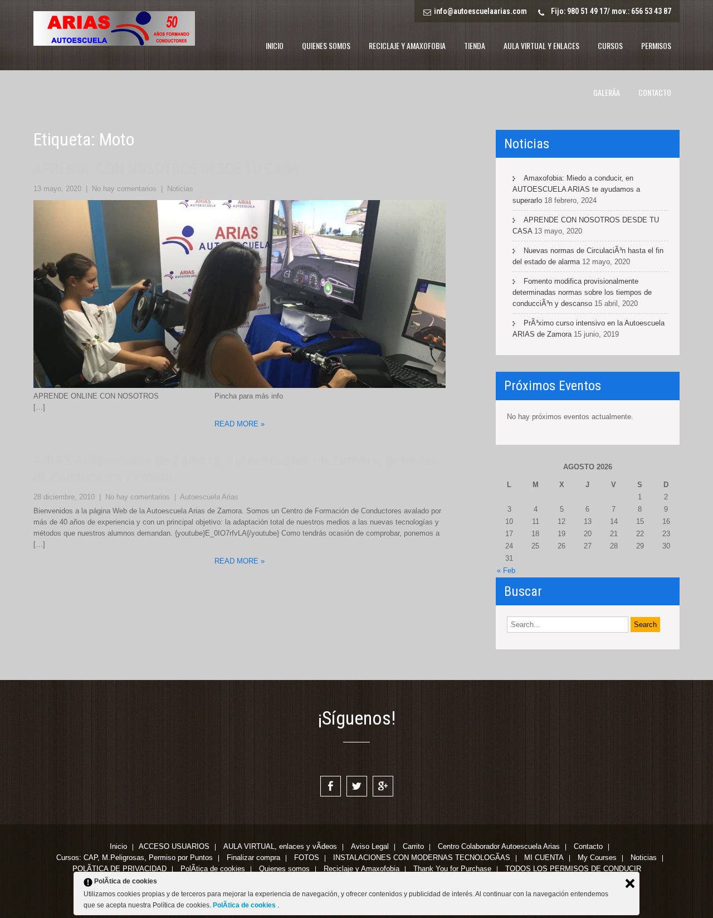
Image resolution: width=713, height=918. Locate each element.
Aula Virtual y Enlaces (541, 45)
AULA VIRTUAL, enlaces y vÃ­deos (280, 847)
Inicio (118, 847)
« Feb (506, 570)
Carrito (413, 847)
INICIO (275, 45)
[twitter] (356, 786)
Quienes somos (326, 45)
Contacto (654, 92)
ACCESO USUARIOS (174, 847)
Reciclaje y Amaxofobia (407, 45)
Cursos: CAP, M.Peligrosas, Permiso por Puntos (134, 858)
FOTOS (306, 858)
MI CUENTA (544, 858)
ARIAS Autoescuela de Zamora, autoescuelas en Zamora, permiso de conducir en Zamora (234, 469)
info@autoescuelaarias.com (480, 11)
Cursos (610, 45)
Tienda (474, 45)
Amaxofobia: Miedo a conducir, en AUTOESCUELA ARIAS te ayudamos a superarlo (576, 189)
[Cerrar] (630, 883)
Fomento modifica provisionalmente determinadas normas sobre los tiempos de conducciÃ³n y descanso (582, 292)
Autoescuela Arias (209, 497)
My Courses (597, 858)
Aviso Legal (370, 847)
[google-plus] (383, 786)
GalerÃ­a (606, 92)
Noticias (180, 188)
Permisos (656, 45)
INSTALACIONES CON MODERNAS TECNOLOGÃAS (421, 858)
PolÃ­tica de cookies (245, 905)
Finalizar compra (253, 858)
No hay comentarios (124, 188)
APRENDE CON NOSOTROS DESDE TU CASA (166, 168)
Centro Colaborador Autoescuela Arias (499, 847)
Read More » (239, 424)
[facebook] (330, 786)
